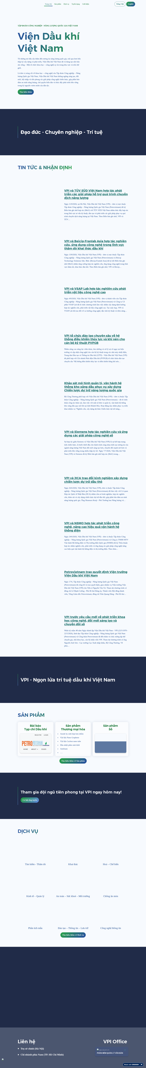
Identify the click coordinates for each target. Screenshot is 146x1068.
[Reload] (46, 735)
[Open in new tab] (49, 735)
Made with (128, 1064)
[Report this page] (141, 1064)
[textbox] (73, 4)
